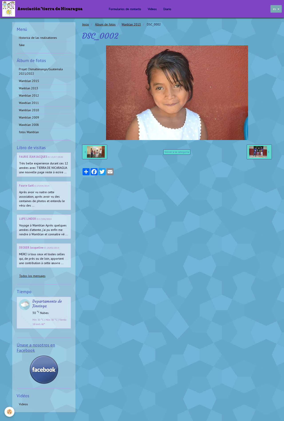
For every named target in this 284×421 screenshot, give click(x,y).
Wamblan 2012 (29, 95)
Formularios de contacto (125, 9)
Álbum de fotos (105, 24)
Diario (167, 9)
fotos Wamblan (29, 132)
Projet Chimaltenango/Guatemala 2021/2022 (41, 71)
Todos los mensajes (32, 276)
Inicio (85, 24)
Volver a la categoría (177, 152)
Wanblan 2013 (131, 24)
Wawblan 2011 (29, 103)
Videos (152, 9)
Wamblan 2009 (29, 117)
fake (22, 45)
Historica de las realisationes (38, 38)
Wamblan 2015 (29, 81)
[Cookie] (9, 412)
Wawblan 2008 (29, 125)
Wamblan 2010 (29, 110)
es (274, 9)
